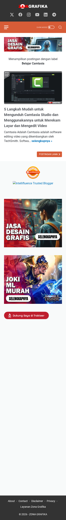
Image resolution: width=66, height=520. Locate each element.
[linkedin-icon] (45, 15)
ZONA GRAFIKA (38, 514)
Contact (23, 501)
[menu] (8, 27)
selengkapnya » (42, 141)
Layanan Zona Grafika (33, 506)
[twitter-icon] (11, 15)
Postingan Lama (48, 154)
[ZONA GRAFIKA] (33, 6)
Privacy (51, 501)
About (11, 501)
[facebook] (20, 15)
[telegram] (54, 15)
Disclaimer (37, 501)
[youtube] (37, 15)
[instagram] (28, 15)
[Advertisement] (33, 359)
